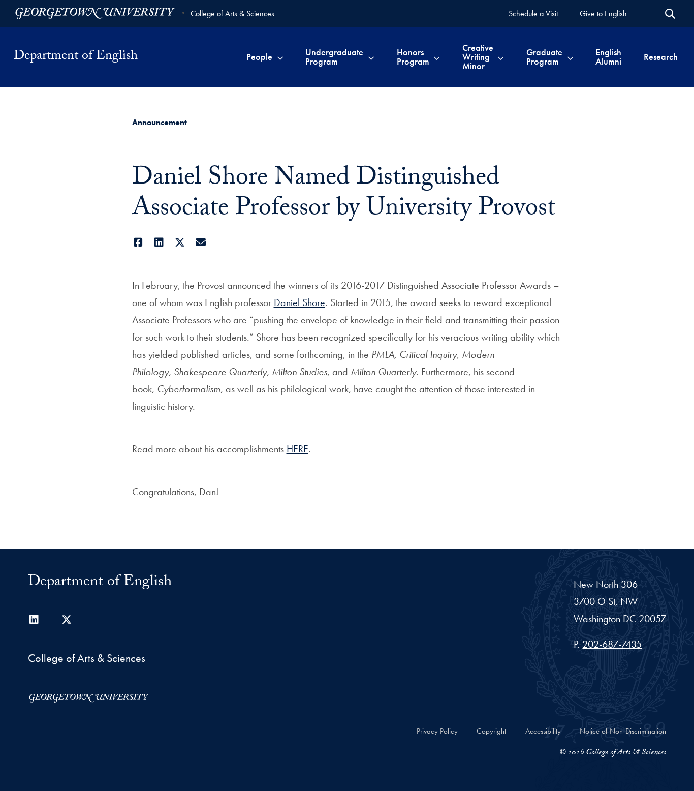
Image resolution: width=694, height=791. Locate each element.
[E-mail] (201, 242)
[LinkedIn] (159, 242)
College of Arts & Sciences (232, 13)
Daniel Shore (299, 302)
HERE (297, 448)
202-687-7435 (612, 644)
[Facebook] (138, 242)
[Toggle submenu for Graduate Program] (570, 57)
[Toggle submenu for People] (280, 57)
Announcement (159, 122)
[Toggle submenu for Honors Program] (436, 57)
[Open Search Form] (670, 14)
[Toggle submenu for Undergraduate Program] (371, 57)
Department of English (76, 57)
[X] (180, 242)
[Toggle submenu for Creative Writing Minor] (500, 57)
